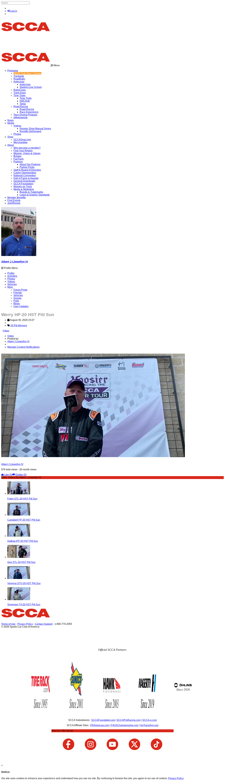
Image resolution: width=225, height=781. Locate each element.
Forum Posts (20, 289)
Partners (18, 161)
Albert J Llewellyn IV (14, 261)
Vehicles (12, 284)
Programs (12, 70)
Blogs (16, 303)
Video (10, 336)
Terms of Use (8, 624)
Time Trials (19, 95)
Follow (6, 330)
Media (10, 123)
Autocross (18, 81)
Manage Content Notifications (23, 347)
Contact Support (43, 624)
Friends (17, 292)
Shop (10, 137)
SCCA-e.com (149, 720)
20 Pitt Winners (18, 325)
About (10, 145)
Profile (10, 273)
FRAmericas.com (99, 725)
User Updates (20, 306)
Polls (16, 301)
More (10, 287)
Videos (17, 125)
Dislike (20, 474)
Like (8, 474)
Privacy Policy (25, 624)
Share (9, 352)
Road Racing (20, 106)
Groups (17, 298)
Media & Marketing (23, 189)
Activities (12, 276)
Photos (11, 278)
